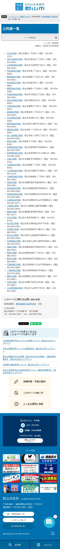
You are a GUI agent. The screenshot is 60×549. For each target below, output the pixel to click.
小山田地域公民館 (15, 171)
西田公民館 (12, 276)
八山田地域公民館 (15, 288)
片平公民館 (12, 217)
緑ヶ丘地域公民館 (15, 135)
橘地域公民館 (13, 129)
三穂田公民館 (13, 206)
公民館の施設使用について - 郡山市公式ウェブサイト (26, 365)
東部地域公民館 (14, 124)
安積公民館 (12, 182)
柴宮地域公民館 (14, 188)
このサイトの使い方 (18, 520)
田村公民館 (12, 259)
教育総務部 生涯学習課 (26, 304)
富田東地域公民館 (15, 147)
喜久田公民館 (13, 223)
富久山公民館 (13, 235)
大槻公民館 (12, 159)
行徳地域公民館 (14, 241)
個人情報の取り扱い (18, 526)
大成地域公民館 (14, 165)
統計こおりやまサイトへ (30, 440)
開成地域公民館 (14, 77)
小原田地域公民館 (15, 65)
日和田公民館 (13, 229)
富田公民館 (12, 141)
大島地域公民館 (14, 106)
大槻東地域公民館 (15, 176)
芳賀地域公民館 (14, 71)
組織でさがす (25, 17)
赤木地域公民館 (14, 118)
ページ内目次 (30, 37)
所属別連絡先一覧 (18, 514)
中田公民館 (12, 282)
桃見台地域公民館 (15, 100)
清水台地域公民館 (15, 59)
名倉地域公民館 (14, 83)
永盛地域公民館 (14, 200)
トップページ (13, 17)
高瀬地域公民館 (14, 264)
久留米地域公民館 (15, 94)
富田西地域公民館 (15, 153)
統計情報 (37, 435)
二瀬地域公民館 (14, 270)
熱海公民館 (12, 253)
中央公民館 (12, 53)
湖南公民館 (12, 247)
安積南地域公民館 (15, 194)
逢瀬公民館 (12, 212)
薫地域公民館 (13, 112)
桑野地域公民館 (14, 88)
